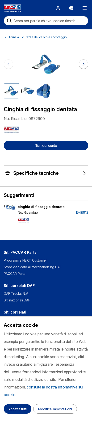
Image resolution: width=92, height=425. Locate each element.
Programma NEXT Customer (26, 260)
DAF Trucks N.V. (16, 293)
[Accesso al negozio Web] (58, 8)
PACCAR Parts (14, 274)
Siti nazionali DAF (17, 300)
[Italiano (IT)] (71, 8)
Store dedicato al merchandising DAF (33, 267)
